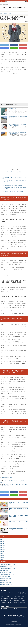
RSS (16, 608)
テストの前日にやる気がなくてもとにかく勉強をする (14, 174)
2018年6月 (2, 555)
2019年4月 (2, 539)
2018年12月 (3, 545)
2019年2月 (2, 543)
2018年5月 (2, 557)
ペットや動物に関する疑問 (6, 566)
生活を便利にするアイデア (6, 580)
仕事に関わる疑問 (4, 570)
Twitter (5, 492)
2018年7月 (2, 553)
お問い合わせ (5, 608)
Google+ (24, 492)
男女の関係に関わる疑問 (5, 582)
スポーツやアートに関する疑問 (7, 564)
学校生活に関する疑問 (5, 576)
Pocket (24, 47)
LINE (14, 47)
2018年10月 (3, 549)
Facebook (14, 492)
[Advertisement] (14, 88)
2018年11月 (2, 547)
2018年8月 (2, 551)
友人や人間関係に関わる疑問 (7, 574)
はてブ (5, 47)
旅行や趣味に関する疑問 (5, 578)
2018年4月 (2, 559)
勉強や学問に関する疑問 (7, 477)
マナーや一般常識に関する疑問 (7, 568)
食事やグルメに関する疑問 (6, 584)
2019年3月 (2, 541)
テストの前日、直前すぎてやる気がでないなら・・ (13, 185)
